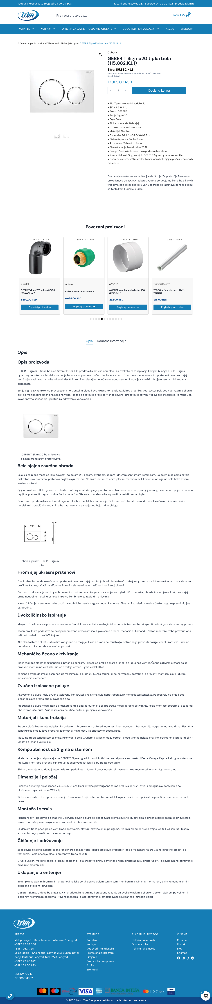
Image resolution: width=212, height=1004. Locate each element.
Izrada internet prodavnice (130, 1000)
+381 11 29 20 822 (25, 961)
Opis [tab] (89, 341)
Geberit (117, 76)
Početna (22, 43)
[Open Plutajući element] (9, 995)
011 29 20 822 (164, 3)
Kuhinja (46, 28)
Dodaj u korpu (159, 90)
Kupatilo (24, 28)
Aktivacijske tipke (69, 43)
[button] (100, 54)
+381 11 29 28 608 (25, 944)
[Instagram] (183, 958)
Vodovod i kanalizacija (139, 28)
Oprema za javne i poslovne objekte (87, 28)
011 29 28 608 (63, 3)
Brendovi (186, 28)
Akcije (170, 28)
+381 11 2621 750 (24, 948)
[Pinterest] (192, 958)
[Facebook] (178, 958)
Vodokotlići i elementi (48, 43)
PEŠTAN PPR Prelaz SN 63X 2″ (80, 291)
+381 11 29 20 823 (25, 965)
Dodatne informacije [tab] (111, 341)
